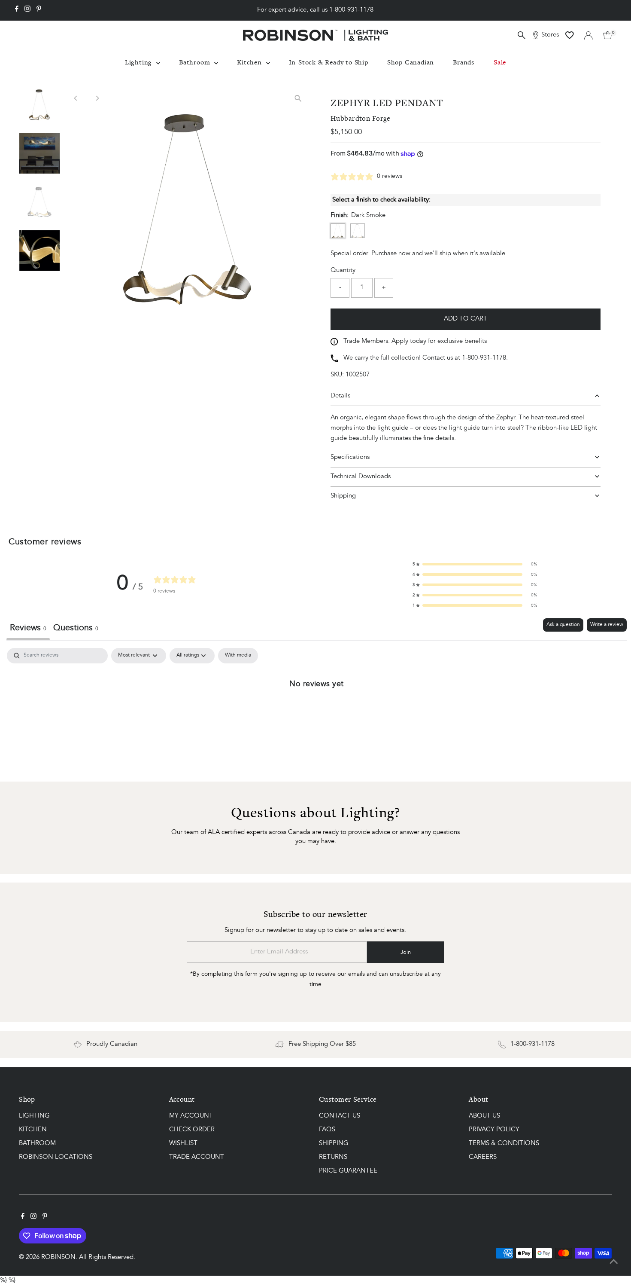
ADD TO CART (465, 319)
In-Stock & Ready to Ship (328, 62)
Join (405, 952)
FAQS (327, 1130)
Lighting (139, 62)
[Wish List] (569, 35)
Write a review (606, 624)
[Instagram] (27, 10)
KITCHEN (33, 1130)
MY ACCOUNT (191, 1116)
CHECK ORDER (192, 1130)
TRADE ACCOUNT (196, 1157)
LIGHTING (34, 1116)
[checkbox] (238, 655)
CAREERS (483, 1157)
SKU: (337, 375)
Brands (464, 62)
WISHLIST (183, 1143)
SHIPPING (334, 1143)
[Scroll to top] (613, 1262)
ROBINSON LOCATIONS (55, 1157)
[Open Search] (521, 35)
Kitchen (250, 62)
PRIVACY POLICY (494, 1130)
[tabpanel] (316, 712)
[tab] (76, 629)
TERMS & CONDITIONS (504, 1143)
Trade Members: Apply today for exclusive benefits (415, 341)
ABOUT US (484, 1116)
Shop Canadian (410, 62)
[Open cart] (607, 35)
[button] (475, 564)
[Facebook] (17, 10)
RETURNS (333, 1157)
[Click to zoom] (298, 98)
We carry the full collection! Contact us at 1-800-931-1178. (425, 358)
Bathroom (195, 62)
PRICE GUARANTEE (348, 1171)
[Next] (96, 98)
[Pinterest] (38, 10)
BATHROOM (37, 1143)
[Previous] (75, 98)
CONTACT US (339, 1116)
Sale (500, 62)
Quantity (343, 270)
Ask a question (563, 624)
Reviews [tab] (28, 628)
